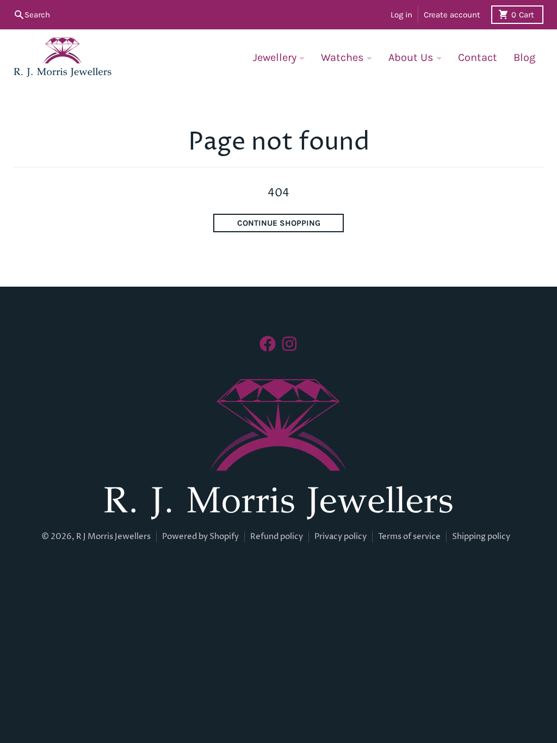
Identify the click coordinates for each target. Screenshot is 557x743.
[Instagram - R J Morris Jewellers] (289, 344)
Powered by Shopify (200, 536)
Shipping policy (481, 536)
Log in (401, 15)
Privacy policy (340, 536)
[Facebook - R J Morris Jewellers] (267, 344)
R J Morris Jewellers (113, 536)
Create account (452, 15)
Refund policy (276, 536)
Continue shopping (278, 223)
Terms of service (409, 536)
